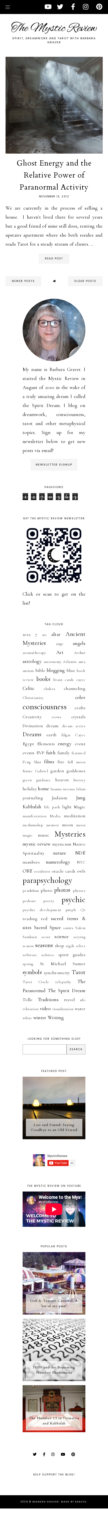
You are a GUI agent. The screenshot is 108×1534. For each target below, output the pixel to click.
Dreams (32, 734)
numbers (31, 862)
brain (58, 679)
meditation (74, 816)
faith (51, 753)
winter (39, 1018)
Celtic (29, 688)
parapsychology (47, 880)
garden (57, 771)
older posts (85, 281)
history (79, 780)
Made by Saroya (73, 1501)
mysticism (62, 844)
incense (69, 789)
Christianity (33, 697)
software (30, 954)
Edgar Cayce (73, 734)
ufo (82, 999)
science (62, 937)
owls (81, 871)
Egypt (28, 743)
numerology (58, 862)
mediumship (33, 825)
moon (67, 825)
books (43, 679)
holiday (30, 789)
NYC (81, 862)
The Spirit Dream (66, 991)
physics (79, 890)
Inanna (56, 789)
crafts (80, 707)
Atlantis (70, 661)
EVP (40, 752)
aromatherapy (34, 652)
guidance (43, 780)
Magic (80, 807)
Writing (56, 1018)
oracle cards (64, 871)
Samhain (30, 936)
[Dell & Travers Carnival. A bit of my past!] (54, 1313)
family (64, 752)
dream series (73, 725)
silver (80, 945)
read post (54, 258)
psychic (73, 899)
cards (69, 679)
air (44, 634)
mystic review (36, 844)
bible (40, 670)
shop (59, 945)
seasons (44, 945)
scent (45, 936)
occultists (42, 871)
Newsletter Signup (54, 465)
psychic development (42, 909)
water (80, 1008)
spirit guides (72, 954)
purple (71, 909)
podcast (29, 900)
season (28, 945)
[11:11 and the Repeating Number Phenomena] (54, 1380)
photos (62, 890)
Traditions (48, 1000)
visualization (63, 1008)
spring (28, 963)
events (29, 752)
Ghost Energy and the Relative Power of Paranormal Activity (54, 175)
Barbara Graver (45, 1501)
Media (55, 816)
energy (65, 744)
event (80, 743)
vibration (31, 1008)
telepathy (63, 981)
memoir (52, 825)
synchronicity (57, 972)
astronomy (53, 661)
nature (59, 853)
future (28, 771)
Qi (83, 909)
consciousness (45, 706)
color (80, 697)
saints (68, 927)
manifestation (34, 816)
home (43, 789)
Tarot (78, 972)
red (44, 918)
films (49, 762)
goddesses (76, 771)
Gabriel (41, 771)
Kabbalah (32, 807)
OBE (27, 871)
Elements (46, 743)
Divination (33, 725)
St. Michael (53, 963)
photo (46, 890)
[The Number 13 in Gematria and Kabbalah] (54, 1431)
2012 (26, 634)
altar (56, 634)
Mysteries (70, 834)
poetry (49, 900)
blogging (56, 670)
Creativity (32, 716)
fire (61, 761)
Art (60, 652)
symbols (32, 972)
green (27, 780)
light (67, 807)
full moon (76, 761)
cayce (81, 679)
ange (59, 643)
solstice (47, 954)
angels (79, 643)
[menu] (8, 7)
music (43, 835)
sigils (70, 945)
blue (71, 670)
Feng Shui (32, 761)
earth (51, 734)
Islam (80, 789)
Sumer (79, 963)
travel (69, 999)
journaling (33, 798)
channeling (74, 688)
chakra (49, 688)
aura (81, 661)
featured (78, 752)
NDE (80, 853)
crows (56, 716)
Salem (80, 927)
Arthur (79, 652)
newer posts (23, 281)
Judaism (59, 798)
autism (28, 670)
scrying (79, 936)
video (45, 1009)
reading (30, 918)
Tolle (28, 999)
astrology (32, 661)
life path (52, 807)
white (27, 1017)
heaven (62, 780)
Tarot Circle (36, 981)
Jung (80, 798)
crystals (78, 716)
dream (52, 725)
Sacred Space (47, 928)
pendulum (31, 890)
